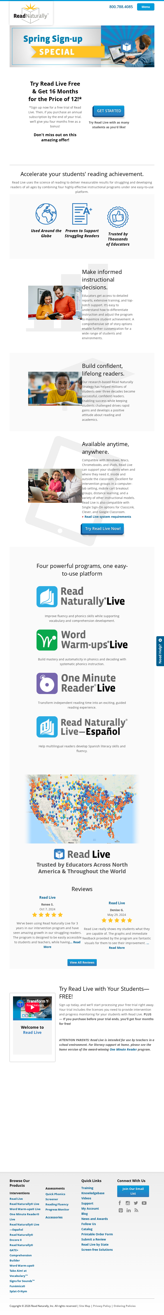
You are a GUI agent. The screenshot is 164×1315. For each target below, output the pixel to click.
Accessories (54, 1217)
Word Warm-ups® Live (25, 1209)
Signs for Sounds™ (22, 1281)
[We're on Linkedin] (129, 1210)
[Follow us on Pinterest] (121, 1210)
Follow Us (88, 1224)
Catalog (86, 1229)
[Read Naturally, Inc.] (31, 13)
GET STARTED (109, 110)
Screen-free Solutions (97, 1250)
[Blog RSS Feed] (136, 1210)
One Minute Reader (123, 1049)
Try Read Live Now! (103, 528)
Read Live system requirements (108, 517)
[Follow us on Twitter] (136, 1203)
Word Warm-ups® (22, 1265)
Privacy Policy (102, 1306)
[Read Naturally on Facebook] (120, 1203)
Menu (146, 7)
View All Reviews (82, 962)
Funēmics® (17, 1286)
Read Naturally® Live (24, 1204)
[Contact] (160, 651)
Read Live (47, 897)
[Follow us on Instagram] (128, 1203)
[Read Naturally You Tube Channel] (144, 1203)
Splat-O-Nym (18, 1291)
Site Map (84, 1306)
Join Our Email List (133, 1191)
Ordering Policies (125, 1306)
